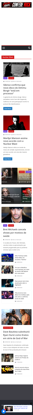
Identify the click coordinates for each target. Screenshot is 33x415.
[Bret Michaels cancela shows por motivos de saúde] (16, 215)
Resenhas (14, 172)
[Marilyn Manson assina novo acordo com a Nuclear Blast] (16, 123)
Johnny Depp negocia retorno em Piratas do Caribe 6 (21, 357)
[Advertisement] (16, 28)
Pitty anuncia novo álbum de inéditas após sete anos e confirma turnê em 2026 (22, 295)
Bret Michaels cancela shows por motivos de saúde (14, 232)
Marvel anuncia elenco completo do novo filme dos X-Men (22, 369)
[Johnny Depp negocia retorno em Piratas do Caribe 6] (7, 359)
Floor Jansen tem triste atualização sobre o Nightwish (22, 283)
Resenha (8, 172)
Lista (8, 191)
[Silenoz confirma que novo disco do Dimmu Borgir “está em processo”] (16, 69)
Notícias (11, 78)
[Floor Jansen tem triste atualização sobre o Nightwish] (7, 284)
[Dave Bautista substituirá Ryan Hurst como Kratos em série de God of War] (16, 317)
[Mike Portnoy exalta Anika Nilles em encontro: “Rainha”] (7, 259)
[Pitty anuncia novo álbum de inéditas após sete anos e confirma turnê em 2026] (7, 297)
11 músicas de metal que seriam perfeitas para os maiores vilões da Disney (18, 196)
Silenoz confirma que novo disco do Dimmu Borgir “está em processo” (14, 89)
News (5, 78)
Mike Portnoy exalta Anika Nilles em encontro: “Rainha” (21, 257)
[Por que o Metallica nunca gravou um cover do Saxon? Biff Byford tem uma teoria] (7, 271)
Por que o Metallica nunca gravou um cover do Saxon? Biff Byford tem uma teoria (22, 270)
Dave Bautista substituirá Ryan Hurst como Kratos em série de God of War (16, 335)
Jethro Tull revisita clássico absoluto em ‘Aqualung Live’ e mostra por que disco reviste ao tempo (17, 177)
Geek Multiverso (8, 327)
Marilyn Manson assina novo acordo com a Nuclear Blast (15, 141)
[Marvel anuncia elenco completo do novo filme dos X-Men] (7, 370)
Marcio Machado (17, 81)
